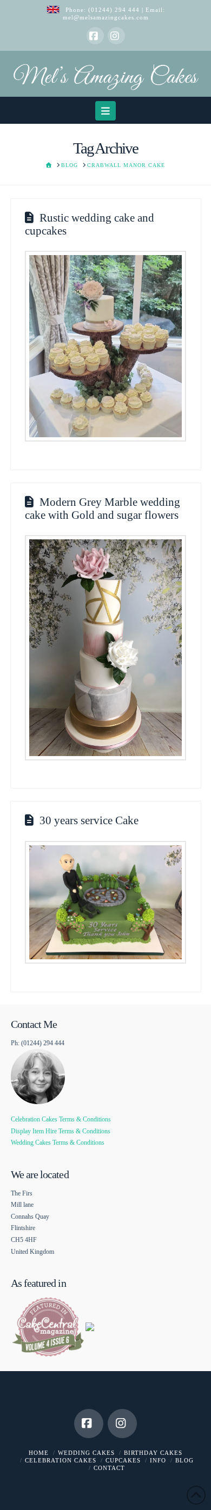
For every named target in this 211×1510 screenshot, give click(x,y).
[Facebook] (95, 35)
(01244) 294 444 (115, 9)
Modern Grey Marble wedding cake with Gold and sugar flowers (102, 508)
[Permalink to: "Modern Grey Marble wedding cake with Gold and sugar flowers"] (105, 648)
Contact (109, 1468)
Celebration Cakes (60, 1460)
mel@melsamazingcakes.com (106, 17)
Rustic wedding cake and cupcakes (89, 224)
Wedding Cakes (86, 1452)
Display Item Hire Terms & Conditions (60, 1131)
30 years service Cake (89, 820)
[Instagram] (116, 35)
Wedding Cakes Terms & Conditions (57, 1142)
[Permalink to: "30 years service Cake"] (105, 902)
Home (39, 1452)
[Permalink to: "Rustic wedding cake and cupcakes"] (105, 346)
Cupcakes (123, 1460)
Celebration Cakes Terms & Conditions (61, 1119)
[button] (105, 110)
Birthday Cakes (153, 1452)
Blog (184, 1460)
